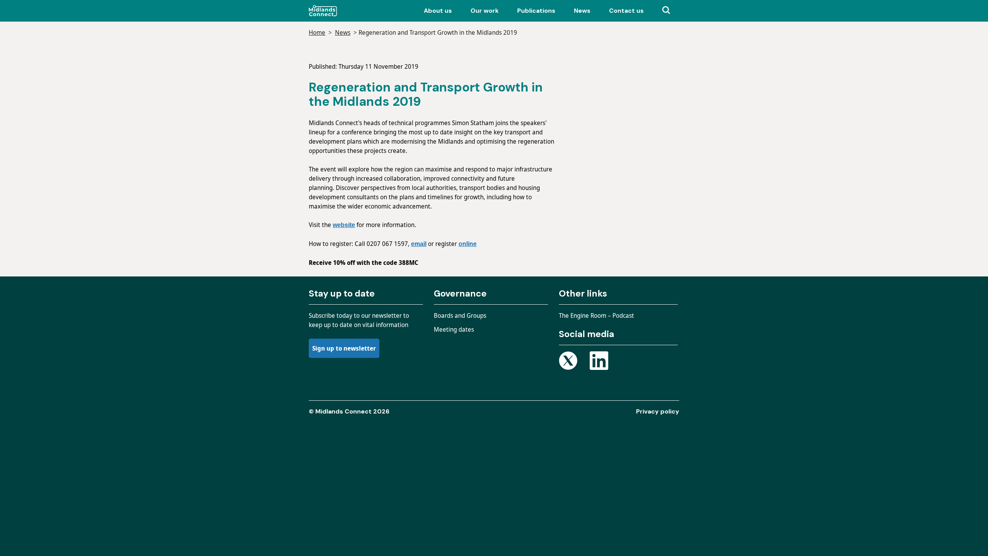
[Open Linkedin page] (599, 362)
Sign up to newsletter (344, 348)
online (467, 244)
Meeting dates (454, 329)
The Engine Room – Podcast (596, 315)
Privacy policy (657, 411)
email (418, 244)
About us (438, 11)
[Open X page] (568, 362)
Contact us (626, 11)
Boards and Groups (460, 315)
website (344, 225)
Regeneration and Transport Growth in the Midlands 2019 (438, 32)
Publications (536, 11)
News (582, 11)
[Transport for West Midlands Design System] (340, 10)
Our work (484, 11)
